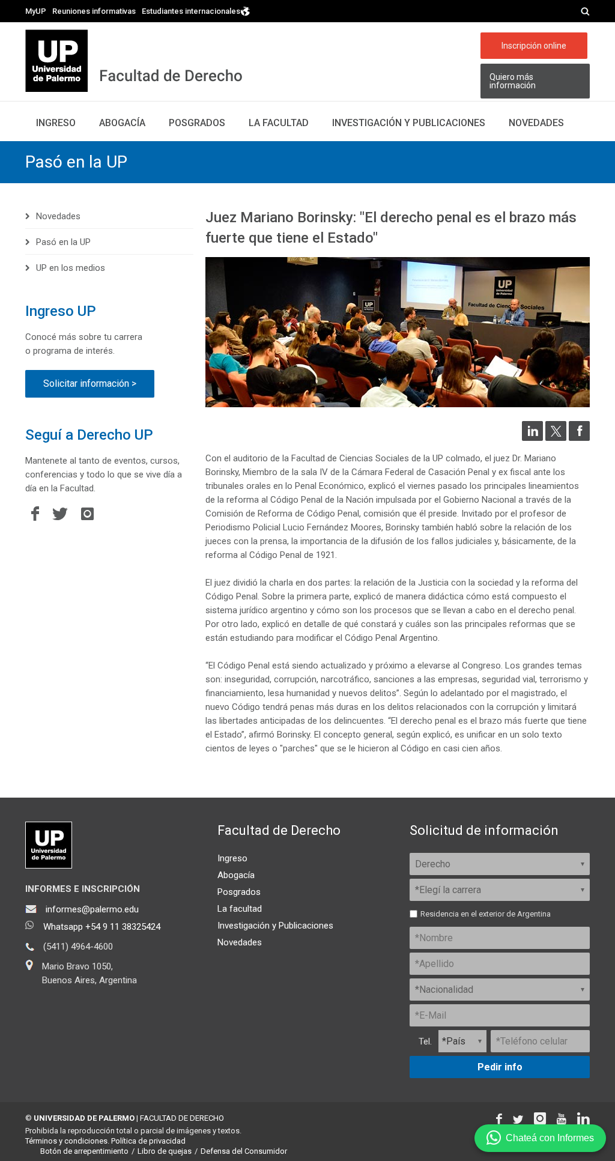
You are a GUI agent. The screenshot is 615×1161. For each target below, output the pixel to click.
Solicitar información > (89, 383)
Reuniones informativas (94, 11)
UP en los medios (70, 267)
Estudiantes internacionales (191, 11)
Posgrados (197, 123)
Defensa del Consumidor (244, 1151)
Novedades (536, 123)
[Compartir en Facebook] (579, 437)
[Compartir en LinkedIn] (532, 437)
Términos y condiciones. (67, 1140)
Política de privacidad (148, 1140)
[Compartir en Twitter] (555, 437)
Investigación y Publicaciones (275, 925)
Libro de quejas (165, 1151)
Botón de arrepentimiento (84, 1151)
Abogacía (122, 123)
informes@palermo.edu (92, 909)
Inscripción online (533, 45)
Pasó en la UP (76, 162)
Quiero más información (512, 81)
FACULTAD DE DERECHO (182, 1118)
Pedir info (500, 1067)
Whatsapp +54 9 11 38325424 (101, 926)
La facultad (279, 123)
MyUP (35, 11)
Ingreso (56, 123)
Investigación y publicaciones (408, 123)
